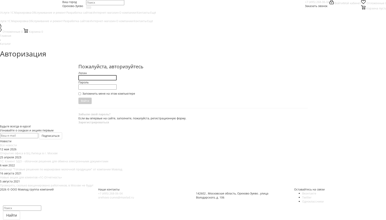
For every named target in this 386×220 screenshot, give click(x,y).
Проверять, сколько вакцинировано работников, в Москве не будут (46, 185)
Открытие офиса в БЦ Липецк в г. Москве (29, 153)
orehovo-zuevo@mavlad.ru (116, 197)
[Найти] (88, 7)
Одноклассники (313, 201)
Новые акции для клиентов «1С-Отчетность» (31, 177)
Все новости (8, 145)
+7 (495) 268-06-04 (317, 2)
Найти (11, 215)
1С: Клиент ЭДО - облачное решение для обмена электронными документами (54, 161)
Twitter (307, 197)
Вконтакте (309, 193)
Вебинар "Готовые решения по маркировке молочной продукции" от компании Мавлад (61, 169)
